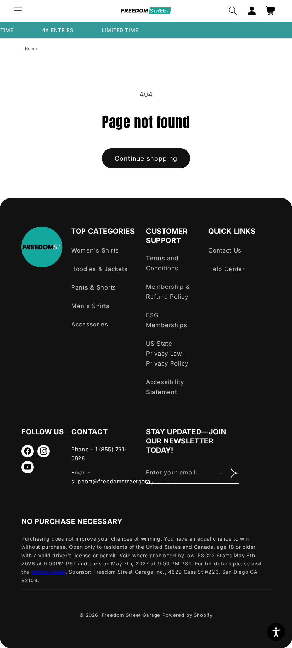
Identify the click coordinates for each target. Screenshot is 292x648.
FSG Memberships (166, 320)
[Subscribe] (228, 473)
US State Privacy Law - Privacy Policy (167, 353)
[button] (18, 10)
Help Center (226, 268)
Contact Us (224, 250)
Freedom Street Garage (131, 615)
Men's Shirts (90, 305)
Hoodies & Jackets (99, 268)
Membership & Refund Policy (168, 291)
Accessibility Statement (165, 386)
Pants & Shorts (93, 287)
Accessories (89, 324)
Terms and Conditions (162, 263)
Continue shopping (146, 158)
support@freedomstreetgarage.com (121, 481)
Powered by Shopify (187, 615)
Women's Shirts (95, 250)
